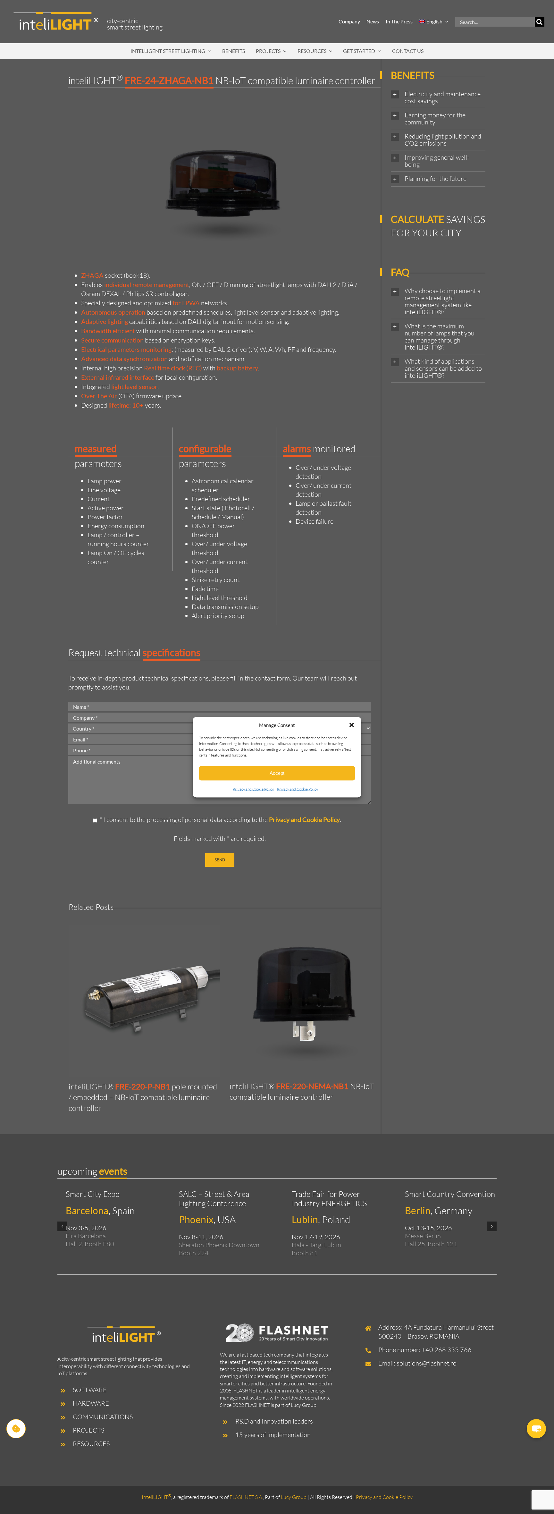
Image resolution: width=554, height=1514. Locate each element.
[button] (351, 725)
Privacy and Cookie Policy (253, 788)
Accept (277, 773)
